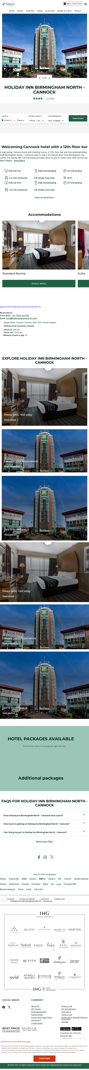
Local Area (49, 11)
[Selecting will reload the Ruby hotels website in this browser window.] (51, 945)
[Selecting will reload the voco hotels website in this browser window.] (38, 945)
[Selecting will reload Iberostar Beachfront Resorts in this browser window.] (76, 945)
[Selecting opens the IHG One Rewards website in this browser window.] (44, 989)
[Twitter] (9, 1007)
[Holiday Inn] (8, 4)
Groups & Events (64, 11)
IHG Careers (36, 1009)
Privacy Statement (14, 1052)
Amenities (30, 11)
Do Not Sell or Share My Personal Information (74, 1018)
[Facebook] (4, 1007)
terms (6, 1050)
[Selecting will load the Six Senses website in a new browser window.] (14, 929)
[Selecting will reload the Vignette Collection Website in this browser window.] (59, 929)
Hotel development (38, 1012)
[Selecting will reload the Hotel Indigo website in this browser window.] (13, 945)
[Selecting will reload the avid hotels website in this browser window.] (14, 976)
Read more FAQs (44, 841)
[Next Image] (49, 78)
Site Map (64, 1022)
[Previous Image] (40, 78)
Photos (77, 11)
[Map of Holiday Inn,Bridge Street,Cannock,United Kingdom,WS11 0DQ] (20, 306)
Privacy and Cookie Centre (41, 1017)
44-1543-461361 (20, 315)
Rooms (20, 11)
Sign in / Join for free (74, 4)
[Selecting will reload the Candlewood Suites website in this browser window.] (74, 976)
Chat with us (66, 1012)
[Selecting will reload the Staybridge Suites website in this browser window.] (44, 976)
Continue (44, 1058)
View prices (78, 118)
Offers (11, 11)
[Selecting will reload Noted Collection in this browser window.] (26, 945)
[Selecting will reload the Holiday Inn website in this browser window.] (59, 961)
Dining (39, 11)
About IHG (35, 1006)
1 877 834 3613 (29, 1030)
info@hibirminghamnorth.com (21, 318)
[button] (85, 4)
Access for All (66, 1006)
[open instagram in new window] (44, 857)
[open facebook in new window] (37, 857)
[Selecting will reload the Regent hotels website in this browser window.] (29, 929)
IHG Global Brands (68, 1009)
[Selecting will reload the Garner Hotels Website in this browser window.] (74, 961)
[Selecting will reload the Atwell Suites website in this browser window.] (29, 976)
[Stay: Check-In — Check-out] (13, 120)
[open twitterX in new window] (51, 857)
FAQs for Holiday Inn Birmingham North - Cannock (44, 803)
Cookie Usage (36, 1023)
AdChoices (35, 1020)
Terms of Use (66, 1015)
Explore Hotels (37, 1015)
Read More (19, 160)
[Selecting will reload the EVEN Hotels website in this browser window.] (29, 961)
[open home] (3, 900)
